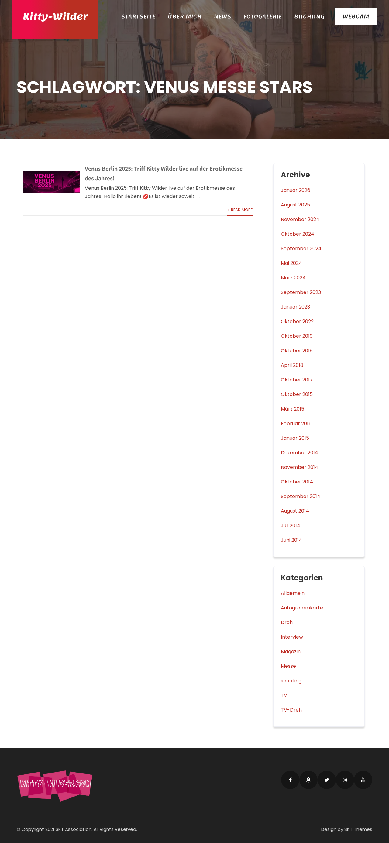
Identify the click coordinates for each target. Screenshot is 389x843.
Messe (288, 666)
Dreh (287, 622)
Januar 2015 (295, 438)
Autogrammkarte (302, 607)
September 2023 (301, 292)
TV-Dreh (291, 709)
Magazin (291, 651)
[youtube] (363, 780)
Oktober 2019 (296, 336)
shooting (291, 680)
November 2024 (300, 219)
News (222, 16)
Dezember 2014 (299, 452)
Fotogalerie (262, 16)
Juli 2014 (290, 525)
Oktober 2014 (297, 481)
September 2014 (300, 496)
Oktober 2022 (297, 321)
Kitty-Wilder (55, 17)
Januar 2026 (295, 190)
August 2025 (295, 204)
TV (284, 695)
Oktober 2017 (297, 379)
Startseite (138, 16)
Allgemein (293, 593)
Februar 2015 (296, 423)
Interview (292, 636)
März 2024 (293, 277)
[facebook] (290, 780)
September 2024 (301, 248)
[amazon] (308, 780)
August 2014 (295, 510)
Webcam (356, 16)
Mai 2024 (291, 263)
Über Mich (185, 16)
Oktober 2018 (297, 350)
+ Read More (240, 209)
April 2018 (292, 365)
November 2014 (299, 467)
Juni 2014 (291, 540)
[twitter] (327, 780)
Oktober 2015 (297, 394)
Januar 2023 (295, 306)
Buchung (309, 16)
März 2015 (292, 408)
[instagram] (345, 780)
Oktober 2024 (297, 233)
